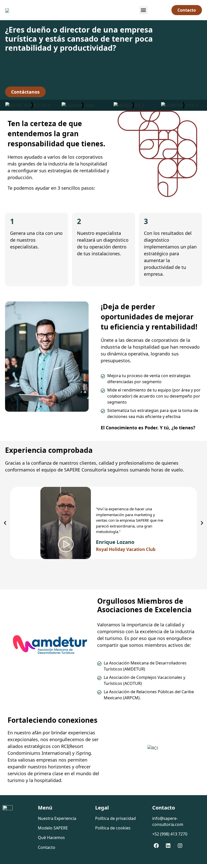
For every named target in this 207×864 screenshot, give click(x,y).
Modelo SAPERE (53, 828)
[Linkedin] (168, 846)
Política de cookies (113, 828)
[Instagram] (180, 846)
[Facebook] (156, 846)
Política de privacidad (115, 818)
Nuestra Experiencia (57, 818)
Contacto (46, 847)
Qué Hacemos (51, 837)
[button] (143, 10)
